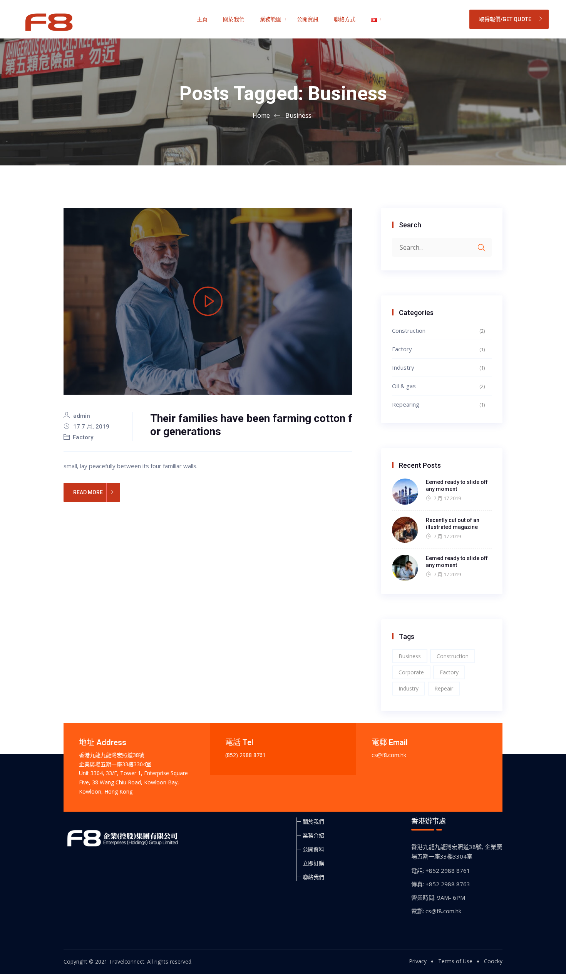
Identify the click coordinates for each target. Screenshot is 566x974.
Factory (83, 437)
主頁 (202, 19)
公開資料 (313, 849)
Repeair (443, 688)
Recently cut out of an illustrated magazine (452, 523)
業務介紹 (313, 835)
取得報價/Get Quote (505, 19)
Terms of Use (455, 961)
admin (81, 415)
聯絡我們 (313, 877)
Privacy (418, 961)
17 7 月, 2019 (90, 426)
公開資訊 (307, 19)
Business (410, 656)
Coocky (493, 961)
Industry (403, 367)
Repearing (405, 404)
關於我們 (233, 19)
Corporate (411, 672)
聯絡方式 (344, 19)
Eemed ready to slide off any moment (457, 485)
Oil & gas (404, 386)
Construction (408, 330)
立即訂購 (313, 863)
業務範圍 (270, 19)
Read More (88, 492)
